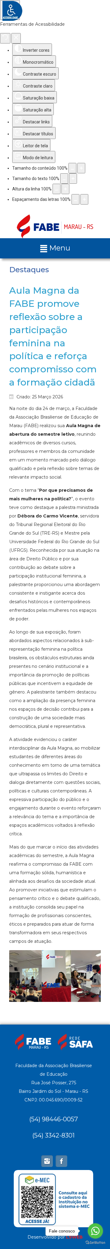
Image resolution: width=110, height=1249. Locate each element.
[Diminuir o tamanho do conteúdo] (72, 168)
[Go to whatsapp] (95, 1231)
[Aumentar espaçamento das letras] (84, 199)
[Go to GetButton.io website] (95, 1243)
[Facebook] (61, 1161)
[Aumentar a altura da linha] (65, 189)
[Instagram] (47, 1161)
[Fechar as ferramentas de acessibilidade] (16, 38)
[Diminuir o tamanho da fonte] (64, 178)
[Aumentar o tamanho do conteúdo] (81, 168)
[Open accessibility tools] (10, 10)
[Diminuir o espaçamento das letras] (75, 199)
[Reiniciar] (5, 38)
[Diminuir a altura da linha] (57, 189)
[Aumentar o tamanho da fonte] (73, 178)
